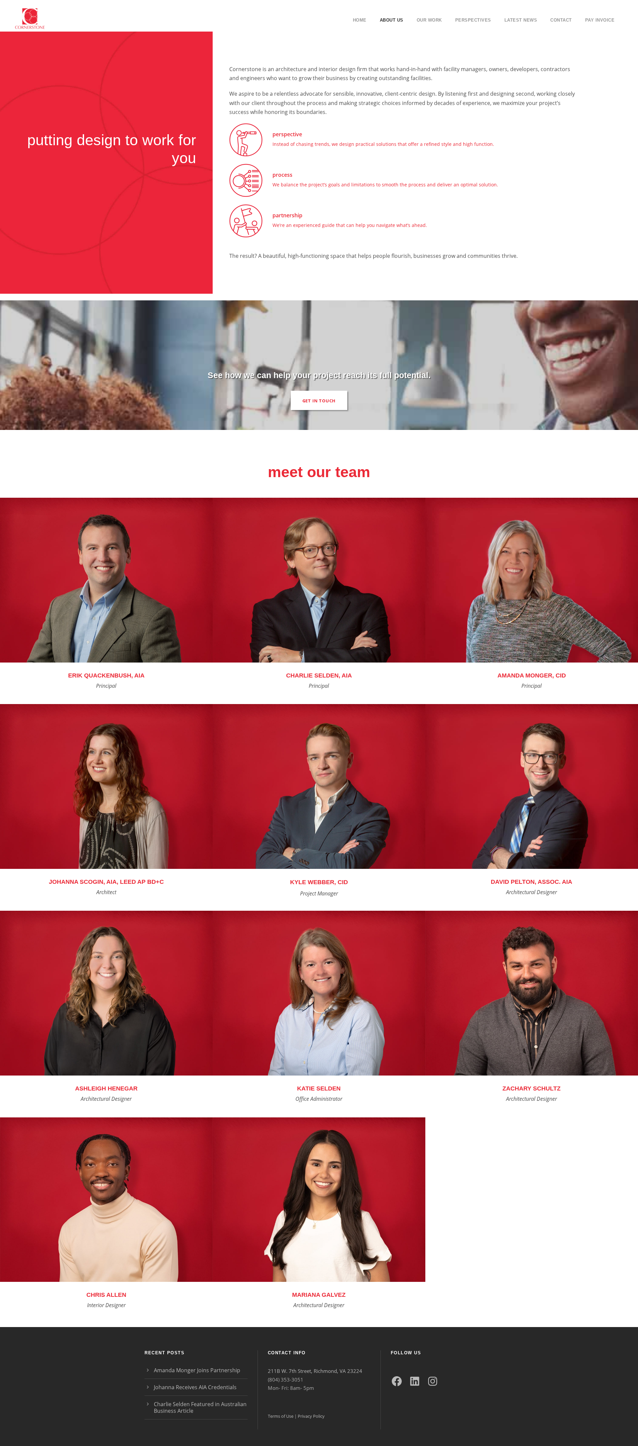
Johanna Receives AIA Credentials (195, 1387)
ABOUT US (391, 20)
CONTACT (561, 20)
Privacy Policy (311, 1416)
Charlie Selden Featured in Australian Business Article (200, 1407)
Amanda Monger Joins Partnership (197, 1370)
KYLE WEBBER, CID (319, 882)
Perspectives (473, 20)
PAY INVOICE (600, 20)
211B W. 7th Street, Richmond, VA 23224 (315, 1371)
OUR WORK (429, 20)
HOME (360, 20)
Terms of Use (280, 1416)
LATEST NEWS (520, 20)
